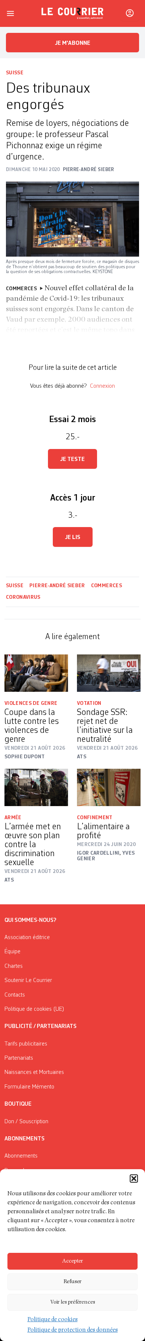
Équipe (12, 952)
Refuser (72, 1282)
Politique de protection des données (73, 1331)
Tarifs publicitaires (25, 1044)
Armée (13, 817)
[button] (134, 1178)
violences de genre (30, 703)
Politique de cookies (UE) (34, 1009)
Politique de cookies (53, 1320)
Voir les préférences (72, 1302)
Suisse (14, 72)
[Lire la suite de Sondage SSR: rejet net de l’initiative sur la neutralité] (109, 673)
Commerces (106, 585)
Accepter (72, 1261)
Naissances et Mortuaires (34, 1072)
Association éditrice (27, 938)
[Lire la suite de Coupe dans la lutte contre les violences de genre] (36, 673)
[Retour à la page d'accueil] (72, 13)
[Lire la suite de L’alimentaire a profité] (109, 787)
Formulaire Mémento (29, 1087)
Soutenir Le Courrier (28, 981)
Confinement (95, 817)
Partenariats (18, 1058)
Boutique (18, 1104)
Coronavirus (23, 597)
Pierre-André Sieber (57, 585)
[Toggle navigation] (10, 13)
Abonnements (21, 1156)
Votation (89, 703)
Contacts (14, 995)
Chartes (13, 966)
